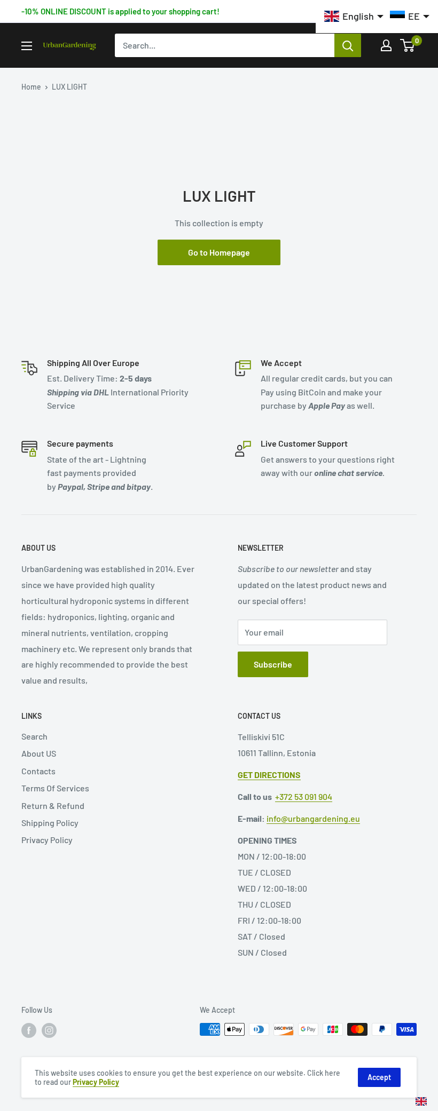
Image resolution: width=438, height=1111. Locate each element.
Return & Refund (52, 805)
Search (34, 736)
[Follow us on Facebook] (28, 1030)
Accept (379, 1077)
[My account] (386, 45)
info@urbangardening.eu (313, 818)
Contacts (38, 771)
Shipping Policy (50, 823)
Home (31, 86)
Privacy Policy (47, 840)
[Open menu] (26, 46)
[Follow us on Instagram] (49, 1030)
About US (38, 753)
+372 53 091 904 (303, 796)
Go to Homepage (219, 252)
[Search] (347, 45)
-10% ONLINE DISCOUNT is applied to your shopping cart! (120, 11)
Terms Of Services (55, 788)
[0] (407, 45)
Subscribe (273, 664)
